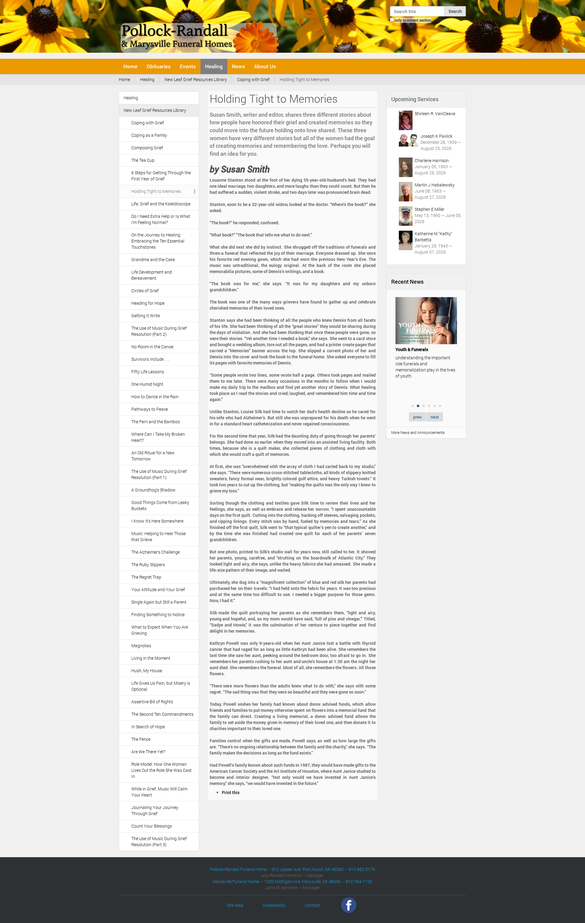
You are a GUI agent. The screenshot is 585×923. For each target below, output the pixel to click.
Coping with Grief (253, 79)
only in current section (413, 20)
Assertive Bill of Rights (152, 702)
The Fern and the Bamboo (155, 421)
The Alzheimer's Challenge (155, 552)
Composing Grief (147, 148)
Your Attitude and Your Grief (158, 589)
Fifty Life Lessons (147, 372)
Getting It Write (145, 315)
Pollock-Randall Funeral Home (238, 869)
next (435, 416)
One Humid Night (147, 384)
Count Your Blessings (151, 826)
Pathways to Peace (149, 409)
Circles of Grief (145, 290)
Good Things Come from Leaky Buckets (160, 505)
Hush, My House (146, 670)
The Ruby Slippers (148, 564)
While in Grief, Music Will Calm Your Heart (159, 792)
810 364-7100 (359, 881)
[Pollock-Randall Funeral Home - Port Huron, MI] (200, 29)
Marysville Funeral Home (236, 881)
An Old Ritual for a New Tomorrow (153, 456)
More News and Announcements (418, 432)
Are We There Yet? (148, 751)
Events (188, 66)
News (238, 66)
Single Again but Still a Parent (158, 602)
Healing (214, 66)
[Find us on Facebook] (348, 905)
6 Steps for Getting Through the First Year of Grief (161, 176)
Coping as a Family (149, 135)
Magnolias (141, 645)
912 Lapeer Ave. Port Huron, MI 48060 (307, 869)
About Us (265, 66)
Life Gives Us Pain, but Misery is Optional (160, 686)
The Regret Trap (146, 577)
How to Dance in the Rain (155, 396)
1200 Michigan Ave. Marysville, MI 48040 (302, 881)
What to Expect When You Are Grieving (159, 630)
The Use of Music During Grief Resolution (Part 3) (159, 841)
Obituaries (159, 66)
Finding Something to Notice (158, 614)
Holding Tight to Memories (156, 191)
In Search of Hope (148, 727)
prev (417, 416)
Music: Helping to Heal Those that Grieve (158, 536)
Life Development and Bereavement (151, 275)
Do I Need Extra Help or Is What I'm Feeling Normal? (160, 219)
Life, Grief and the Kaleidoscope (160, 204)
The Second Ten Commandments (162, 714)
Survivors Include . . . (150, 359)
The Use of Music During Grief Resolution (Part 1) (159, 474)
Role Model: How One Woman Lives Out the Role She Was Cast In (161, 770)
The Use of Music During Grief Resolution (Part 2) (159, 331)
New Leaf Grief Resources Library (196, 79)
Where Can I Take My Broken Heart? (158, 437)
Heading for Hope (148, 303)
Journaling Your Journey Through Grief (154, 810)
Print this (230, 792)
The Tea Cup (142, 160)
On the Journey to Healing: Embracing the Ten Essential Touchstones (157, 241)
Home (130, 66)
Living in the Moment (150, 658)
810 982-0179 (362, 869)
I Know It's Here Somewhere (157, 521)
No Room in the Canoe (152, 347)
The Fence (141, 739)
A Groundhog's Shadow (153, 490)
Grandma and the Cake (153, 259)
